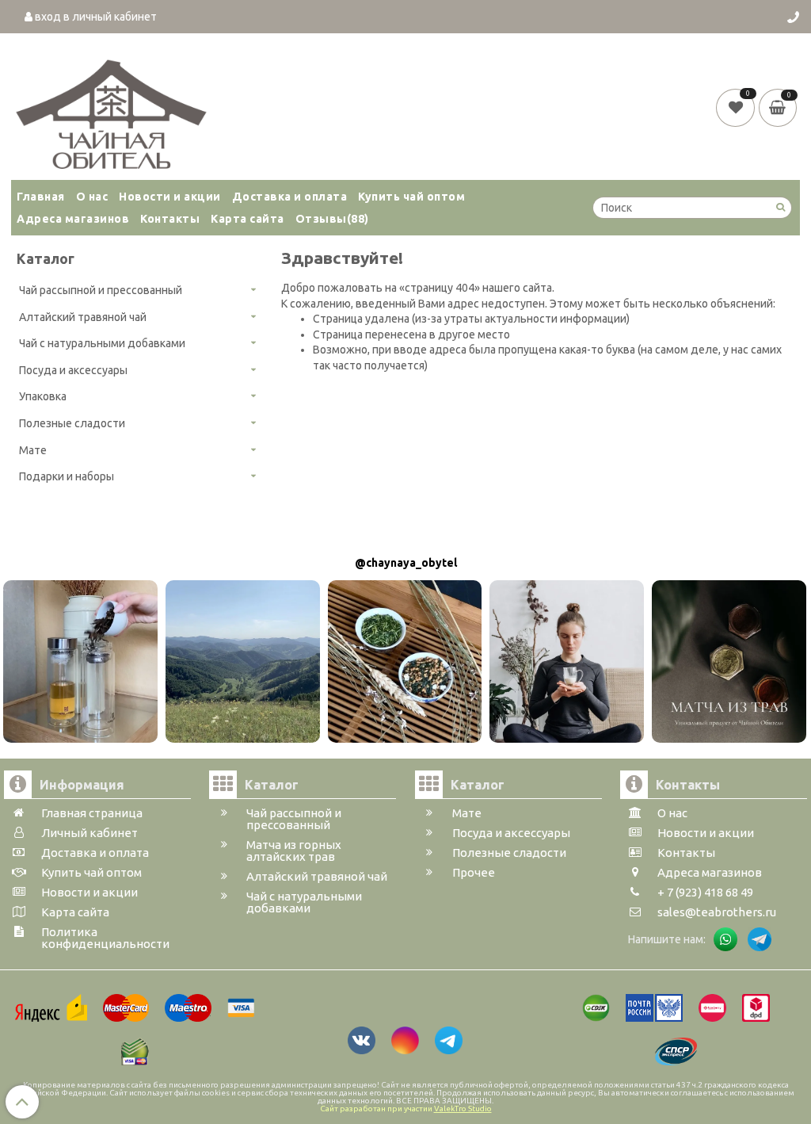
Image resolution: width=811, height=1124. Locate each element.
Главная (41, 196)
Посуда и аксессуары (73, 370)
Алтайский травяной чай (83, 317)
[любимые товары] (737, 107)
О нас (92, 196)
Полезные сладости (72, 423)
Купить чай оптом (411, 196)
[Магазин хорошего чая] (111, 110)
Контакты (170, 218)
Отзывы (332, 218)
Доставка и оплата (290, 196)
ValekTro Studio (463, 1108)
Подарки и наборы (66, 476)
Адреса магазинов (73, 218)
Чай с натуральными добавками (102, 343)
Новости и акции (170, 196)
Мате (33, 450)
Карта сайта (247, 218)
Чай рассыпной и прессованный (100, 290)
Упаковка (43, 396)
